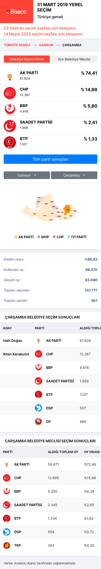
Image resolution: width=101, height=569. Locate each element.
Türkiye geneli (50, 16)
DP (48, 421)
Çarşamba (72, 175)
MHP (45, 237)
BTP (49, 394)
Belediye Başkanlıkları (27, 59)
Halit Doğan (12, 340)
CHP (60, 237)
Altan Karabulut (16, 354)
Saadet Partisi (60, 381)
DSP (49, 408)
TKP (17, 545)
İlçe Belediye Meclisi (74, 59)
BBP (49, 367)
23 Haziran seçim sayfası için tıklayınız (40, 28)
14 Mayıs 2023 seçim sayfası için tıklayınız (43, 33)
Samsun (46, 45)
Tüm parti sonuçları (50, 159)
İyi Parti (78, 237)
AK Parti (26, 237)
